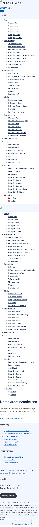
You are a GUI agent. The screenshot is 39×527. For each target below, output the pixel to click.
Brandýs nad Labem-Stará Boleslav (21, 168)
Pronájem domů (14, 35)
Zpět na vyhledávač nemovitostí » (11, 419)
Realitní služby (9, 41)
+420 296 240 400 (6, 8)
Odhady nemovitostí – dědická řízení (21, 56)
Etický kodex (13, 159)
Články (6, 97)
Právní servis (13, 73)
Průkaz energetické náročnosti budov (21, 76)
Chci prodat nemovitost (16, 47)
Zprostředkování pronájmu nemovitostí (17, 434)
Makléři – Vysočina (15, 130)
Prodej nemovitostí (15, 100)
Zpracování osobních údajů (13, 457)
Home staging (13, 82)
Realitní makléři (9, 115)
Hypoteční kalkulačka (16, 79)
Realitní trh (12, 109)
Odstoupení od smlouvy (17, 153)
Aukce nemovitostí (15, 44)
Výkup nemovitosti (15, 64)
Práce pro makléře (10, 139)
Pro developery (14, 67)
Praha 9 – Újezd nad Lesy (17, 189)
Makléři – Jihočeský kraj (17, 133)
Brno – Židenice (14, 171)
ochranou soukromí (7, 473)
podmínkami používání (20, 473)
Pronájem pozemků (15, 38)
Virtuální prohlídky (14, 85)
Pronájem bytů (13, 32)
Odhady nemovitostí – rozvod (19, 59)
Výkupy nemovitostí (11, 442)
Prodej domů (13, 26)
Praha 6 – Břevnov (15, 180)
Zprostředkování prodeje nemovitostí (16, 431)
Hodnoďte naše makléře (17, 136)
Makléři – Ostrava (14, 127)
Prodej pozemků (14, 29)
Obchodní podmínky (15, 150)
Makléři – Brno (13, 124)
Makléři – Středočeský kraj (18, 121)
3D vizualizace (13, 88)
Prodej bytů (12, 23)
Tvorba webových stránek (20, 524)
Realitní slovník (13, 94)
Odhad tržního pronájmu (16, 62)
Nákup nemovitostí (15, 103)
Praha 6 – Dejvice (14, 183)
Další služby (8, 70)
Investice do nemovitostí (17, 112)
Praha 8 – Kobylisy (15, 186)
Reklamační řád (13, 148)
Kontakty (7, 165)
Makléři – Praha (14, 118)
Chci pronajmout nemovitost (18, 50)
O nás (6, 142)
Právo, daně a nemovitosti (17, 106)
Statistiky (11, 91)
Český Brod (12, 174)
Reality (6, 20)
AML (10, 156)
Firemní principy (14, 162)
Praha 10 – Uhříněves (16, 192)
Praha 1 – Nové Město (16, 177)
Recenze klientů (14, 145)
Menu (2, 11)
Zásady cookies (9, 460)
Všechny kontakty (8, 496)
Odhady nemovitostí (15, 53)
